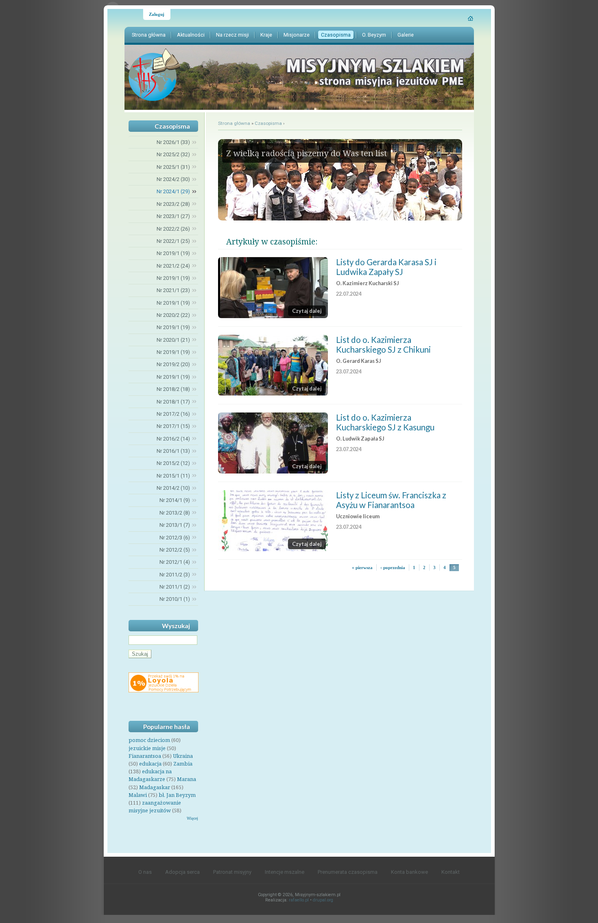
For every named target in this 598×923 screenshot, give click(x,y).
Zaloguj (156, 14)
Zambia (182, 763)
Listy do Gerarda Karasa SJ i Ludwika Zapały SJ (386, 267)
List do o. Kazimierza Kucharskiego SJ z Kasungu (385, 422)
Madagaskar (154, 787)
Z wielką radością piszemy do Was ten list (306, 153)
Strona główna (234, 123)
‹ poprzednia (392, 567)
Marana (186, 779)
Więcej (192, 818)
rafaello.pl (299, 900)
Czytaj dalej (307, 311)
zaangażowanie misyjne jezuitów (155, 806)
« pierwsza (362, 567)
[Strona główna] (471, 18)
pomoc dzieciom (149, 740)
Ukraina (183, 755)
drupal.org (323, 900)
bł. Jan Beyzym (177, 795)
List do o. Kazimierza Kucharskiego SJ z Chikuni (383, 344)
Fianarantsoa (145, 755)
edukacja (150, 763)
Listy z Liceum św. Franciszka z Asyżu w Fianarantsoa (391, 500)
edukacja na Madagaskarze (150, 775)
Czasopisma (268, 123)
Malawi (138, 795)
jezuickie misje (147, 748)
